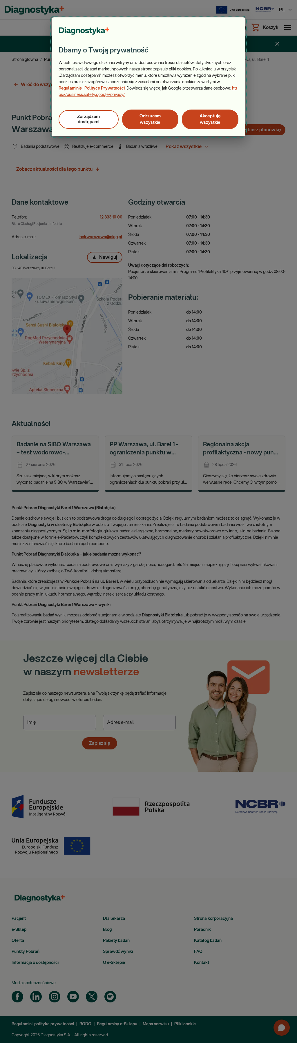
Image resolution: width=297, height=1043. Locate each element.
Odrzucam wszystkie (150, 119)
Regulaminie (70, 88)
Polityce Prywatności (104, 88)
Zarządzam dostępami (88, 119)
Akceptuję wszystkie (210, 119)
